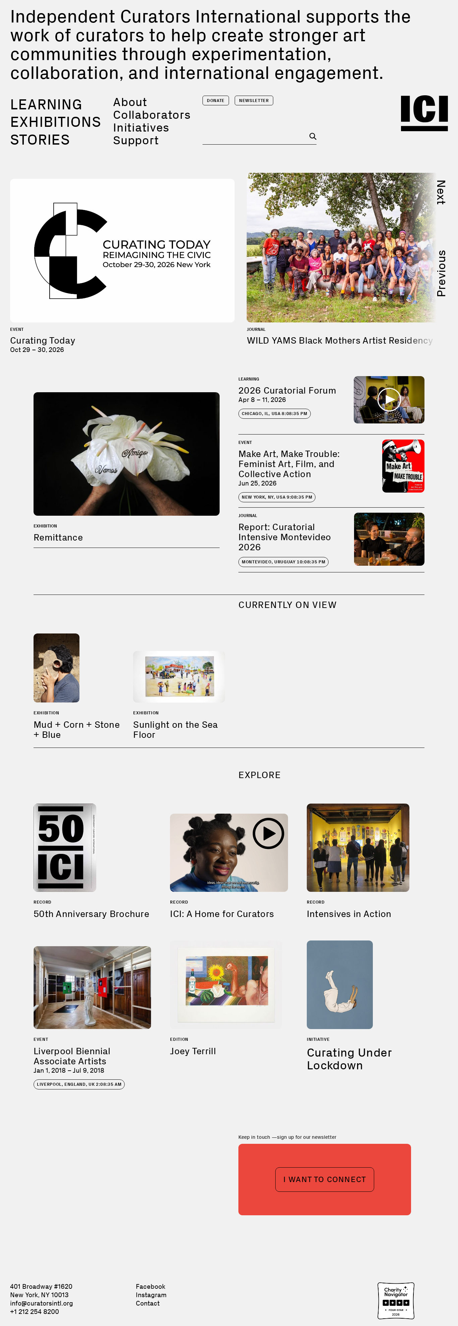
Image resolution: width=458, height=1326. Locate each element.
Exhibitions (55, 122)
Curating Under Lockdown (349, 1058)
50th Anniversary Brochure (91, 913)
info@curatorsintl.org (41, 1303)
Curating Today (42, 340)
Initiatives (141, 127)
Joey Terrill (193, 1051)
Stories (40, 139)
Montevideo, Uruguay (283, 561)
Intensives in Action (349, 913)
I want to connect (324, 1179)
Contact (148, 1303)
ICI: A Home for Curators (222, 913)
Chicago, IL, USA (274, 413)
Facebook (150, 1286)
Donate (216, 100)
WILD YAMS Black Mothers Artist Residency (340, 340)
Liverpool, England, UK (79, 1084)
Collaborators (151, 114)
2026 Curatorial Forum (287, 390)
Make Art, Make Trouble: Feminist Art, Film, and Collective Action (289, 463)
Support (136, 140)
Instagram (151, 1295)
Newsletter (254, 100)
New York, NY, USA (277, 497)
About (130, 102)
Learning (46, 104)
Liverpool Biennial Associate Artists (72, 1056)
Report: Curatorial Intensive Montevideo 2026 (284, 537)
